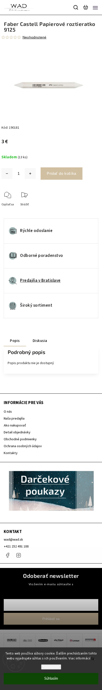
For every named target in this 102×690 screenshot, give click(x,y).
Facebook (7, 555)
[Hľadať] (76, 7)
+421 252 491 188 (16, 546)
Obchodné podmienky (20, 439)
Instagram (18, 555)
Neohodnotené (34, 37)
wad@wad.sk (13, 539)
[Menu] (95, 7)
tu (92, 658)
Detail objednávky (17, 432)
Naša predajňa (14, 418)
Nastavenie (51, 667)
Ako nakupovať (15, 425)
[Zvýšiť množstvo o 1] (30, 173)
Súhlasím (51, 678)
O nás (8, 411)
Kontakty (11, 453)
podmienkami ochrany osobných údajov (51, 588)
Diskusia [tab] (40, 340)
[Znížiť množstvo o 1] (6, 173)
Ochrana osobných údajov (23, 446)
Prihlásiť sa (51, 619)
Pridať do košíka (61, 173)
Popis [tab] (15, 340)
